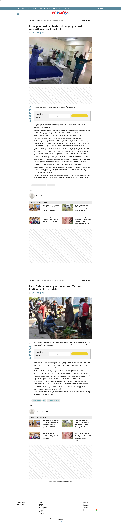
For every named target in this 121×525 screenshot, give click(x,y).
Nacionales (49, 8)
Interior (34, 8)
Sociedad (67, 8)
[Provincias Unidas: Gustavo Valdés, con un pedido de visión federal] (34, 220)
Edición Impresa (99, 8)
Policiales (55, 8)
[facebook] (35, 33)
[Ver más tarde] (30, 33)
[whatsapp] (33, 33)
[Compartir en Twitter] (38, 33)
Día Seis (28, 8)
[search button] (18, 9)
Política (61, 8)
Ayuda (101, 518)
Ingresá (101, 14)
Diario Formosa (42, 196)
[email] (40, 33)
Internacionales (41, 8)
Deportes (23, 8)
